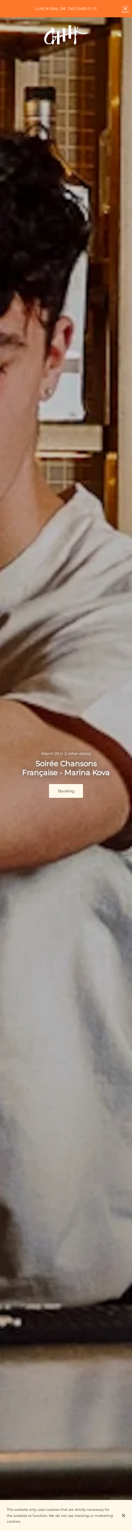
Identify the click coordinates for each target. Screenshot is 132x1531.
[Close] (123, 1515)
